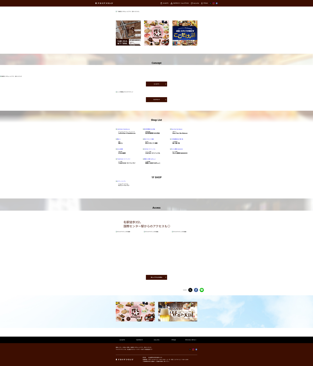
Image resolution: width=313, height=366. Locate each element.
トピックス (156, 339)
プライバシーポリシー (190, 339)
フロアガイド (156, 99)
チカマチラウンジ (104, 3)
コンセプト (156, 84)
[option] (128, 33)
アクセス (173, 339)
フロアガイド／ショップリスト (181, 3)
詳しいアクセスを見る (156, 277)
